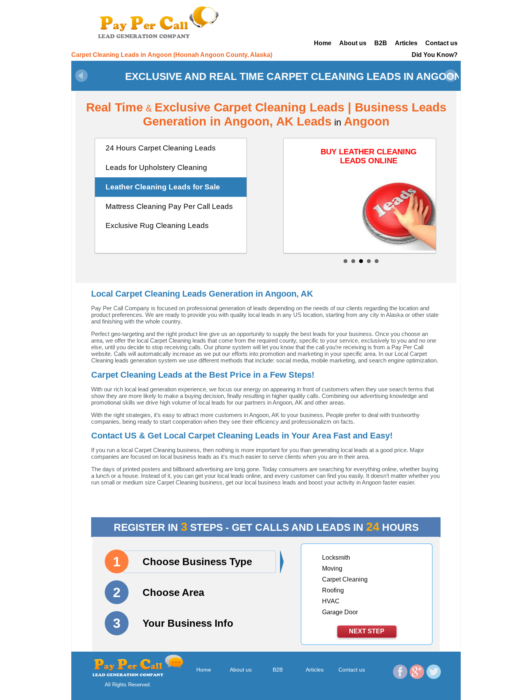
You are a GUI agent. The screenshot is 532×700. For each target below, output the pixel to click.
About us (352, 43)
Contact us (441, 43)
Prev (81, 75)
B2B (380, 43)
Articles (406, 43)
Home (322, 43)
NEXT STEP (366, 631)
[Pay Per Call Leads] (161, 21)
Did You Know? (435, 54)
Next (450, 75)
